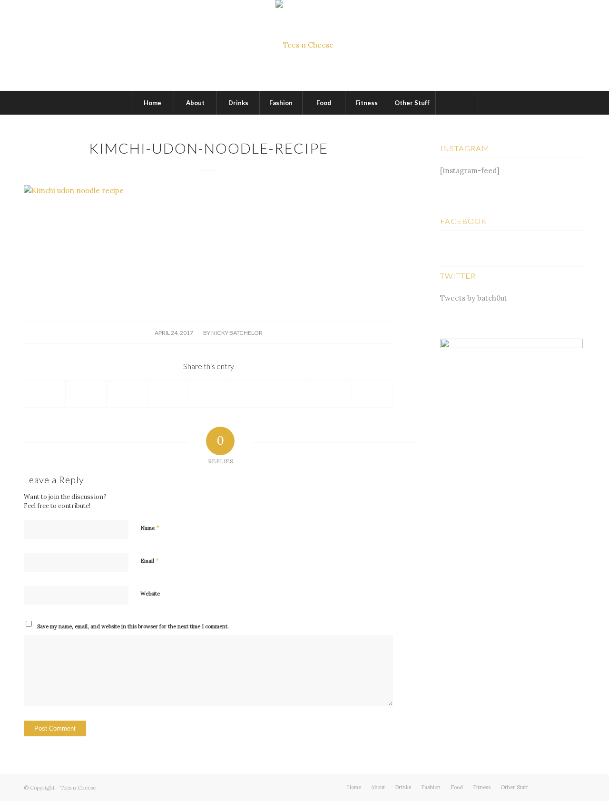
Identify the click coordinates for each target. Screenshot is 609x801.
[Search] (456, 103)
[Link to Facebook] (564, 787)
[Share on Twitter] (86, 394)
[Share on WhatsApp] (127, 394)
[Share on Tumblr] (249, 394)
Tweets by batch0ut (473, 298)
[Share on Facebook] (44, 394)
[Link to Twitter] (549, 787)
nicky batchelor (237, 332)
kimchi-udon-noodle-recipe (208, 147)
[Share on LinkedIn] (208, 394)
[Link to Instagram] (578, 787)
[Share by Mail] (372, 394)
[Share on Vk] (290, 394)
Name (149, 528)
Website (150, 593)
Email (149, 561)
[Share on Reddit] (331, 394)
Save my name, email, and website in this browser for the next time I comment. (133, 626)
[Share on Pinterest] (167, 394)
